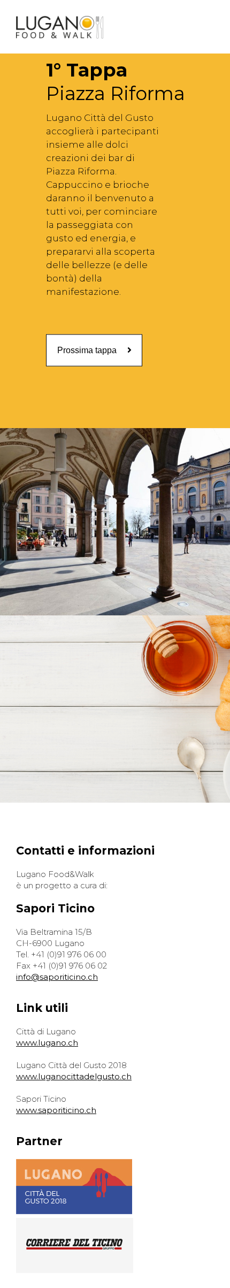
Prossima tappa (87, 349)
